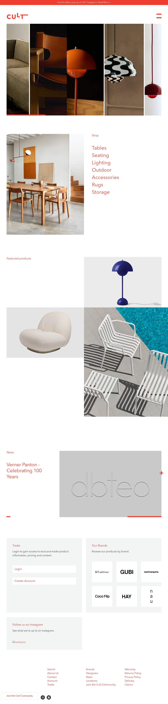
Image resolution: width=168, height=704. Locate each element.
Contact (52, 677)
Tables (99, 148)
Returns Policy (133, 673)
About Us (52, 673)
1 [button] (26, 115)
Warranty (130, 669)
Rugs (97, 185)
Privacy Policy (133, 677)
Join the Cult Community (101, 685)
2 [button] (64, 115)
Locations (91, 681)
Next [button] (161, 473)
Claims (129, 685)
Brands (90, 669)
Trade (50, 685)
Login (18, 569)
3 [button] (103, 115)
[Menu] (158, 16)
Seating (100, 155)
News (10, 452)
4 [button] (142, 115)
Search (51, 669)
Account (52, 681)
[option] (84, 70)
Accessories (105, 177)
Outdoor (102, 170)
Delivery (129, 681)
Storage (101, 192)
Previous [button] (8, 515)
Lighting (101, 162)
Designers (92, 673)
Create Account (24, 581)
